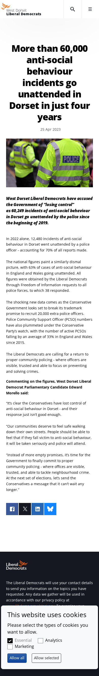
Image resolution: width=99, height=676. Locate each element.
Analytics (53, 640)
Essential (23, 640)
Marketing (24, 646)
